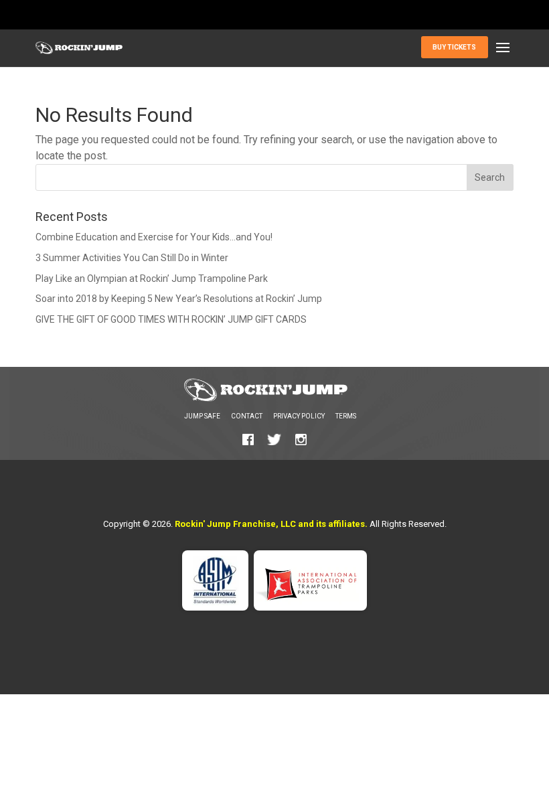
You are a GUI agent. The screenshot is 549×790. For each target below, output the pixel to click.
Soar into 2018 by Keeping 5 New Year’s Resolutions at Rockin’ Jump (178, 298)
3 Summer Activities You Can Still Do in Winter (131, 257)
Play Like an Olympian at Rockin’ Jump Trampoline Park (151, 278)
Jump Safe (202, 416)
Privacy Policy (299, 416)
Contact (246, 416)
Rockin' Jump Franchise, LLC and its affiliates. (271, 524)
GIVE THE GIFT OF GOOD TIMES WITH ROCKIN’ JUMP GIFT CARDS (171, 319)
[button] (503, 48)
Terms (345, 416)
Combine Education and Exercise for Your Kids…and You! (153, 237)
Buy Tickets (454, 47)
